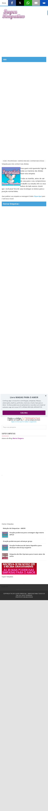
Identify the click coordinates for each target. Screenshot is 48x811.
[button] (24, 397)
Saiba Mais (23, 413)
